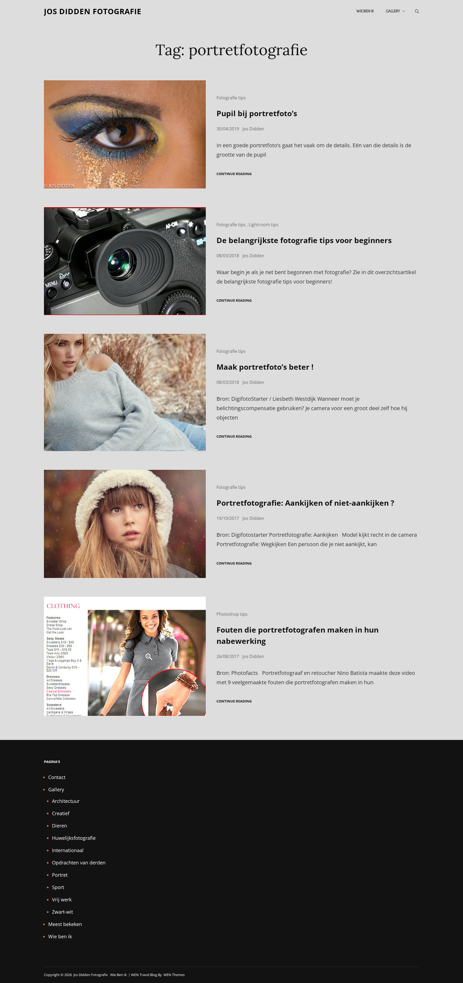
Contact (56, 777)
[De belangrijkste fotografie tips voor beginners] (125, 261)
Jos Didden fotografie (92, 11)
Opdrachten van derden (79, 862)
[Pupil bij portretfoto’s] (125, 134)
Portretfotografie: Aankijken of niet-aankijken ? (305, 503)
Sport (58, 887)
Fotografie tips (231, 98)
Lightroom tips (263, 225)
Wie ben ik (365, 11)
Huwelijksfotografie (74, 838)
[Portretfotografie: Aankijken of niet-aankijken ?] (125, 524)
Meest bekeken (65, 924)
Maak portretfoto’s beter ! (264, 367)
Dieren (59, 825)
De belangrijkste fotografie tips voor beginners (304, 240)
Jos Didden (253, 129)
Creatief (60, 813)
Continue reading (234, 174)
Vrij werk (62, 899)
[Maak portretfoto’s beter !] (125, 392)
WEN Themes (174, 974)
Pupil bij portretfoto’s (256, 113)
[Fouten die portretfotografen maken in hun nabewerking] (125, 656)
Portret (60, 875)
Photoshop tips (232, 614)
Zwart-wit (62, 912)
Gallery (393, 11)
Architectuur (66, 801)
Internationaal (68, 850)
